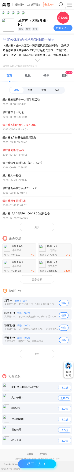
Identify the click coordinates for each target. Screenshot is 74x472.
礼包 (28, 75)
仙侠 (21, 28)
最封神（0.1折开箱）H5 (34, 22)
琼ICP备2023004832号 (14, 464)
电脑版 (30, 454)
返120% (64, 398)
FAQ (57, 90)
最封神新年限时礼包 (14, 203)
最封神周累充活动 (15, 152)
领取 (63, 302)
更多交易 (37, 279)
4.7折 (64, 408)
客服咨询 (68, 373)
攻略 (44, 90)
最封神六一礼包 (14, 177)
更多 (37, 227)
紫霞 (6, 5)
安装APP (49, 4)
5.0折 (64, 387)
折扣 (35, 28)
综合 (16, 90)
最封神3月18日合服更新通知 (19, 140)
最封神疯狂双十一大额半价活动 (21, 102)
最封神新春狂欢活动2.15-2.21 (20, 190)
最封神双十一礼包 (14, 114)
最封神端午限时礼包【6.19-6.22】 (23, 165)
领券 (46, 75)
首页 (9, 75)
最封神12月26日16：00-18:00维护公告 (26, 216)
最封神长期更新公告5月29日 (19, 127)
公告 (30, 90)
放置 (28, 28)
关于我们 (43, 454)
